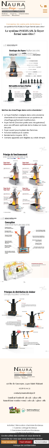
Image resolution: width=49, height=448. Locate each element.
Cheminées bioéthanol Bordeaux (25, 430)
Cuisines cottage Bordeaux (25, 428)
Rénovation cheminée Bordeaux (29, 425)
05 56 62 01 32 (24, 388)
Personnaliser (41, 442)
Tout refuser (25, 442)
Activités (10, 425)
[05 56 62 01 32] (42, 6)
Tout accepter (9, 442)
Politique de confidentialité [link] (24, 445)
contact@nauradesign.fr (45, 6)
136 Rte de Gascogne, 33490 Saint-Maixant (24, 383)
